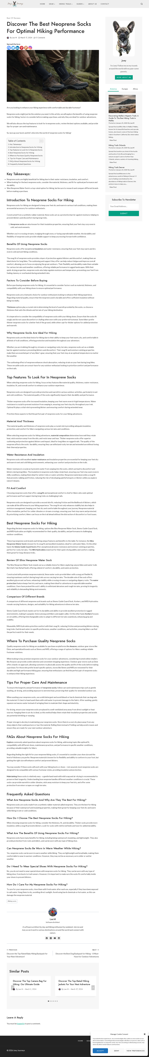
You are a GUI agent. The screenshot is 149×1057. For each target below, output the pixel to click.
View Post (113, 140)
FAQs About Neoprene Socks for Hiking (25, 161)
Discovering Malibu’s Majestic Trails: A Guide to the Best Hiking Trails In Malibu (124, 118)
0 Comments (40, 37)
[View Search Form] (142, 4)
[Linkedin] (17, 48)
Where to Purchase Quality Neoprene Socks (26, 155)
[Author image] (8, 38)
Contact (105, 4)
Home (42, 4)
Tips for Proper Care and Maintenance (24, 158)
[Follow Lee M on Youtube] (55, 938)
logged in (21, 1023)
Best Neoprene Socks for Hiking (22, 153)
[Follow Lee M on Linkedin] (59, 938)
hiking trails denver (117, 167)
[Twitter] (13, 48)
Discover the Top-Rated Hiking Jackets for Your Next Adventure (74, 983)
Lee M (14, 37)
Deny (116, 1051)
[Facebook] (9, 48)
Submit (124, 213)
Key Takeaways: (16, 144)
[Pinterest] (22, 48)
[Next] (93, 987)
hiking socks (12, 901)
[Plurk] (26, 48)
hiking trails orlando (117, 145)
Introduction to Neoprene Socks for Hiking (26, 147)
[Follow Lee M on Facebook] (47, 938)
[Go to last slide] (12, 987)
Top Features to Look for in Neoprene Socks (26, 150)
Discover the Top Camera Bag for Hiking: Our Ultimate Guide (29, 983)
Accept (100, 1051)
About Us (92, 4)
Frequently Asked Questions (20, 164)
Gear (89, 1041)
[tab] (48, 1001)
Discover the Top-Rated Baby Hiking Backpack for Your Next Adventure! (27, 953)
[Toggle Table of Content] (40, 141)
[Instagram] (30, 48)
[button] (145, 1034)
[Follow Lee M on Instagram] (51, 938)
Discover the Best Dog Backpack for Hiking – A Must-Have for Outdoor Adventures (77, 953)
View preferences (136, 1051)
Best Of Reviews (14, 18)
